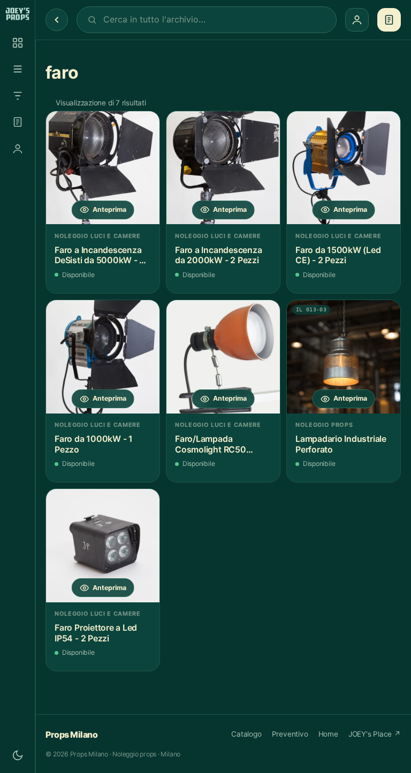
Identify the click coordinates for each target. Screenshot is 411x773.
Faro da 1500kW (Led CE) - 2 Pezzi (338, 255)
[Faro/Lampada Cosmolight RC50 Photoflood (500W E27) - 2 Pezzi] (223, 357)
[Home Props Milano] (17, 14)
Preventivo (290, 734)
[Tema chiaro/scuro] (17, 755)
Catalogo (246, 734)
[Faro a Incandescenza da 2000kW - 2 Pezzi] (223, 168)
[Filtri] (17, 96)
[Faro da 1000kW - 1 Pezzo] (102, 357)
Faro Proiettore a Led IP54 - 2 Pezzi (96, 633)
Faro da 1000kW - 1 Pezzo (94, 444)
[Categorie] (17, 69)
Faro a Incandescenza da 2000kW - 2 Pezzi (218, 255)
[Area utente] (17, 148)
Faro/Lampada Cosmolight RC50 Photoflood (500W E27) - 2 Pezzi (222, 444)
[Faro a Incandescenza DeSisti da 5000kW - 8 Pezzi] (102, 168)
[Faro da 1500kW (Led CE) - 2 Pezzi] (343, 168)
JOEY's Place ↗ (374, 734)
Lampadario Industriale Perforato (340, 444)
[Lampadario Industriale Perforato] (343, 357)
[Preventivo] (17, 122)
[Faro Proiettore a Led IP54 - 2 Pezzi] (102, 545)
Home (328, 734)
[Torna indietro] (56, 20)
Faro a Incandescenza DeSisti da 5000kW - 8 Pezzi (99, 255)
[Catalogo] (17, 43)
